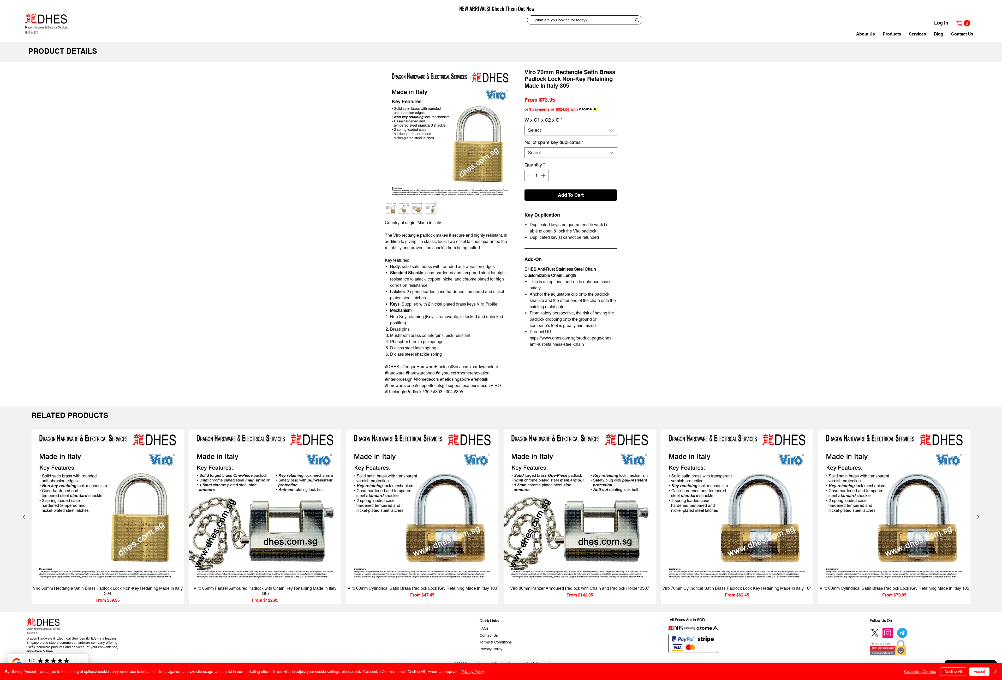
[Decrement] (529, 175)
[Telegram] (902, 633)
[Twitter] (875, 633)
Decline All (953, 672)
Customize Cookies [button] (920, 672)
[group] (501, 517)
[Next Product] (978, 517)
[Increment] (544, 175)
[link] (964, 23)
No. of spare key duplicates (553, 142)
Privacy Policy (472, 672)
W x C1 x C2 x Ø (543, 120)
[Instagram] (887, 633)
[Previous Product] (24, 517)
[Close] (996, 671)
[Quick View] (108, 506)
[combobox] (570, 130)
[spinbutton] (536, 175)
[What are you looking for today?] (637, 20)
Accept (979, 672)
